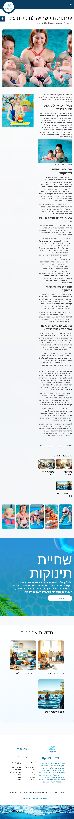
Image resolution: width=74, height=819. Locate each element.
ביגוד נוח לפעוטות (68, 473)
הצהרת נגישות (26, 793)
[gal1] (65, 516)
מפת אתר (13, 793)
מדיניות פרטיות (41, 793)
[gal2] (51, 516)
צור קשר (53, 793)
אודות (62, 793)
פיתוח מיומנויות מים (54, 712)
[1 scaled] (37, 516)
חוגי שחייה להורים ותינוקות (64, 23)
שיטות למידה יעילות (26, 673)
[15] (22, 516)
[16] (8, 516)
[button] (2, 19)
